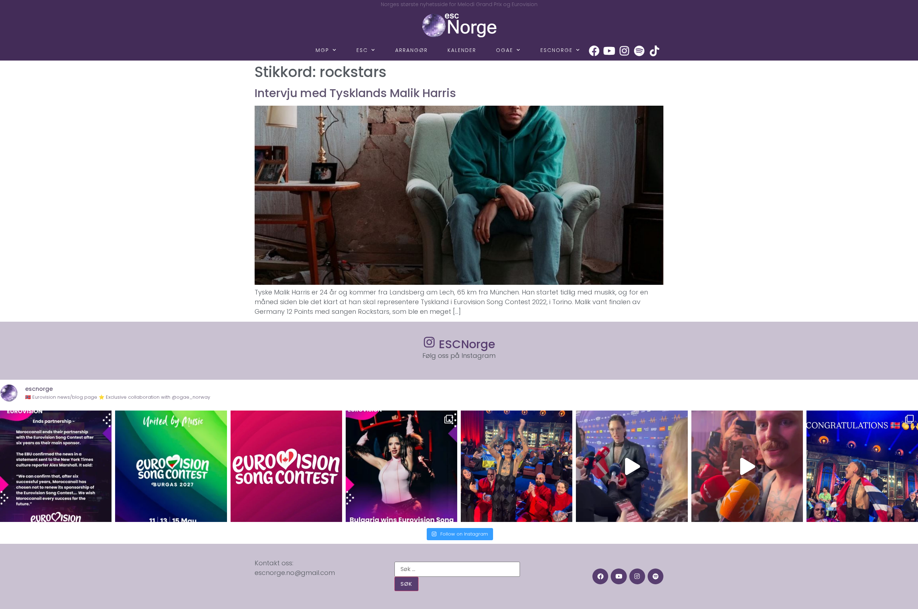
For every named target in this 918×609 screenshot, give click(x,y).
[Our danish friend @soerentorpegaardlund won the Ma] (631, 466)
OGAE (504, 50)
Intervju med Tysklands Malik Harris (355, 93)
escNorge (556, 50)
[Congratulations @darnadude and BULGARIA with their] (401, 466)
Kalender (462, 50)
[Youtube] (609, 50)
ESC (362, 50)
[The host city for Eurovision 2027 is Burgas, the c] (171, 466)
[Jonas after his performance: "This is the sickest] (516, 466)
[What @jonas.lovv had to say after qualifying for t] (747, 466)
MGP (322, 50)
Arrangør (411, 50)
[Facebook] (594, 50)
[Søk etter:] (457, 569)
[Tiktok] (654, 50)
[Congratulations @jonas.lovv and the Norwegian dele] (862, 466)
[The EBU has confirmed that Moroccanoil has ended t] (56, 466)
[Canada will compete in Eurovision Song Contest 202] (286, 466)
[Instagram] (624, 50)
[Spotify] (639, 50)
